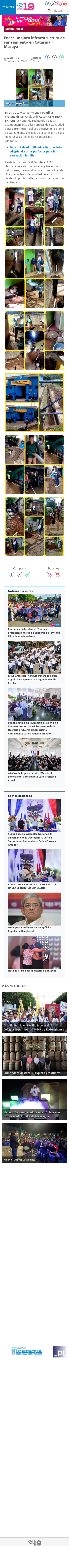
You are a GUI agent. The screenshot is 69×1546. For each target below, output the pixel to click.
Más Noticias (13, 986)
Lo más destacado (20, 796)
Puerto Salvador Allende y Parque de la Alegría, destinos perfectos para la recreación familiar (36, 151)
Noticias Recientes (20, 591)
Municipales (14, 28)
